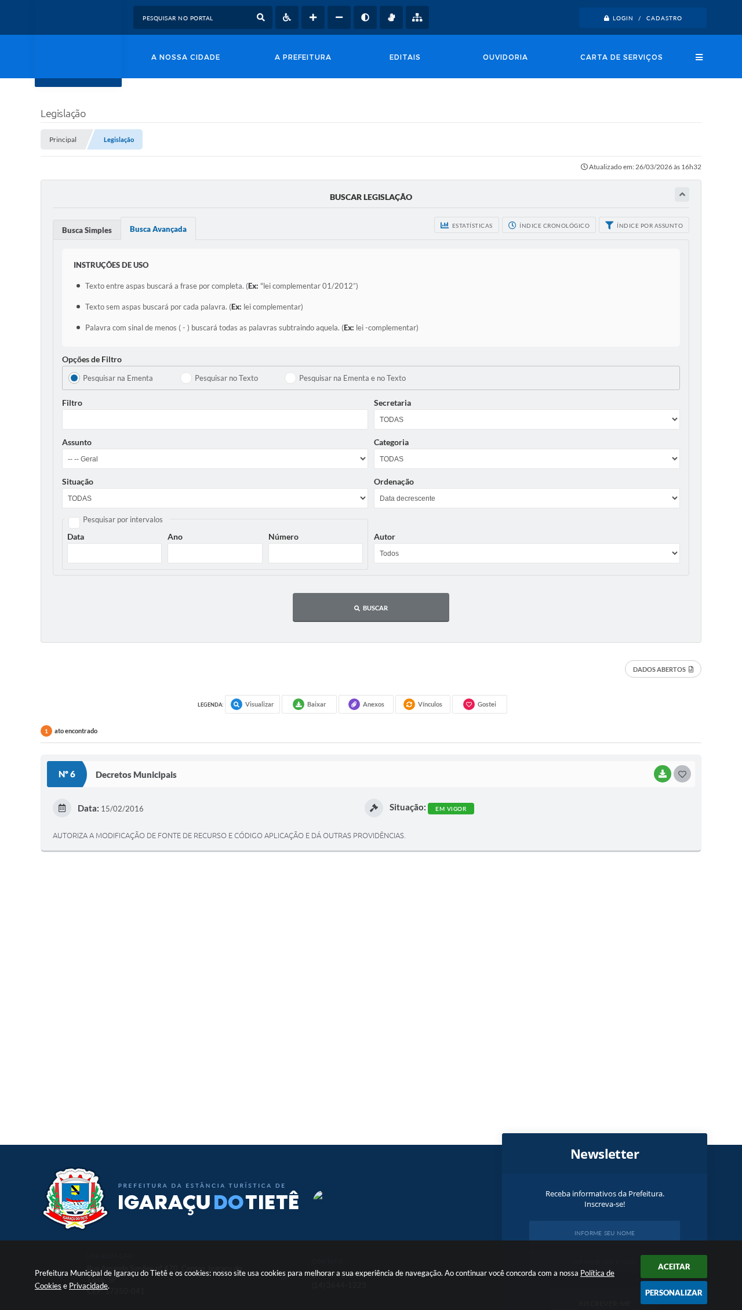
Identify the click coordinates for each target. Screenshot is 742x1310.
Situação (77, 481)
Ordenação (394, 481)
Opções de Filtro (92, 359)
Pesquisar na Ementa (118, 378)
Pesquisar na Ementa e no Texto (352, 378)
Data (75, 536)
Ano (175, 536)
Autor (384, 536)
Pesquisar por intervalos (123, 519)
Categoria (391, 442)
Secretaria (392, 402)
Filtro (72, 402)
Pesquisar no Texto (226, 378)
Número (283, 536)
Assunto (77, 442)
